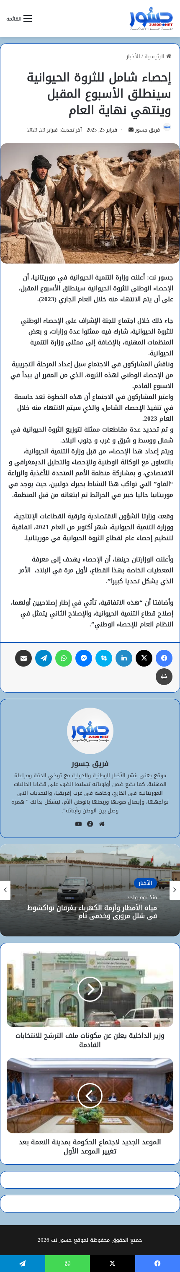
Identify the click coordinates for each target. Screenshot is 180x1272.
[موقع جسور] (151, 18)
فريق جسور (147, 129)
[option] (90, 890)
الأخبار (133, 56)
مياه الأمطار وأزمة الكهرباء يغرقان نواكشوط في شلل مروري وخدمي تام (92, 912)
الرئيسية (155, 56)
